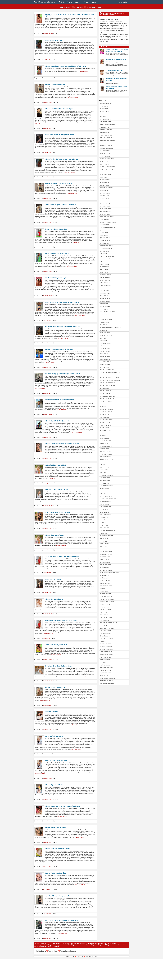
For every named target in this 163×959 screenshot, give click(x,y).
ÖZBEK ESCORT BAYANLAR (107, 530)
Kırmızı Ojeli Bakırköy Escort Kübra (56, 229)
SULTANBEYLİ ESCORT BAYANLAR (109, 573)
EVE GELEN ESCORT (105, 298)
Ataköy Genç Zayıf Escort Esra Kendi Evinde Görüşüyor (62, 556)
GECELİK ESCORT (105, 333)
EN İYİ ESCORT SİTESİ (106, 259)
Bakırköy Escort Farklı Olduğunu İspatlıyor (58, 421)
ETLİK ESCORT (104, 296)
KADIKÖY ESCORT (105, 406)
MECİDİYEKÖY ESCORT (106, 486)
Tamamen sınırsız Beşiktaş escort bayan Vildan (116, 87)
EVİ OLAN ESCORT (47, 866)
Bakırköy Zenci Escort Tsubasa (54, 535)
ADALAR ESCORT (105, 106)
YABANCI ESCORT (105, 660)
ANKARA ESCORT (105, 132)
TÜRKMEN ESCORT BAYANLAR (108, 623)
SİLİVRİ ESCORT (104, 567)
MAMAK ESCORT (104, 470)
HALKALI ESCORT (105, 364)
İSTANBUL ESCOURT (105, 391)
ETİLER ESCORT (104, 290)
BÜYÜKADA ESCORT (105, 214)
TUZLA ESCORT (104, 607)
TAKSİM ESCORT (104, 591)
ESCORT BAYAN (104, 264)
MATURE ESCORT (105, 480)
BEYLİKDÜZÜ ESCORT (106, 201)
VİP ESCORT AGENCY (106, 646)
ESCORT (102, 261)
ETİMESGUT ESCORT (106, 293)
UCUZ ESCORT (104, 625)
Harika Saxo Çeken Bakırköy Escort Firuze (58, 666)
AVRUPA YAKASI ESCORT (107, 159)
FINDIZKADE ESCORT (106, 319)
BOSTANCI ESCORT (105, 211)
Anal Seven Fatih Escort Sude (54, 736)
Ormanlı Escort (104, 517)
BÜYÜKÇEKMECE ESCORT (107, 217)
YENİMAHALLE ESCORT (106, 667)
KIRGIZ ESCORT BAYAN (106, 446)
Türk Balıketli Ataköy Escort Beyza (55, 278)
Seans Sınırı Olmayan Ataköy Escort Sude (58, 896)
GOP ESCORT (103, 340)
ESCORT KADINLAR (105, 275)
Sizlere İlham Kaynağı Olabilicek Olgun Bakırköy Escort (62, 374)
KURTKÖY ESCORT (105, 457)
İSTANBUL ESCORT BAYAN (107, 383)
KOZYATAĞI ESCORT (105, 451)
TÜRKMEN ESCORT (105, 620)
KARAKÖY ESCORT (105, 422)
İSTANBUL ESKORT (105, 393)
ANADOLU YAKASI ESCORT (107, 124)
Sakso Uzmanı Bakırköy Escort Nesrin (57, 253)
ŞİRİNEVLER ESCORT (106, 586)
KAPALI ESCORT (104, 417)
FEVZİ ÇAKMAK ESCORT (106, 317)
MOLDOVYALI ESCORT (106, 496)
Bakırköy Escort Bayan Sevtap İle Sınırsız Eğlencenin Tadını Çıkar (65, 66)
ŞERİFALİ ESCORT (105, 583)
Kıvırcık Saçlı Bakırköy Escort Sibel (56, 645)
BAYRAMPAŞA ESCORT (106, 188)
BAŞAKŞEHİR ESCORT (106, 182)
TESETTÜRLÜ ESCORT (106, 596)
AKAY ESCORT (104, 108)
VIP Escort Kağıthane (51, 712)
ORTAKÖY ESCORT (105, 520)
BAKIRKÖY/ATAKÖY (44, 2)
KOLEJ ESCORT (104, 449)
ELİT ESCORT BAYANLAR (107, 256)
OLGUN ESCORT (104, 509)
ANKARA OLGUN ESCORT (107, 135)
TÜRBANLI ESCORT (105, 609)
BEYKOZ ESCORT (105, 198)
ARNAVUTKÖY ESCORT (106, 148)
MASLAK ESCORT (105, 478)
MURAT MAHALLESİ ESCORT (108, 499)
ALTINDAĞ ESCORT (105, 119)
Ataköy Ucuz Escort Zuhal (53, 579)
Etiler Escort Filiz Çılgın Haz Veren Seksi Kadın (116, 79)
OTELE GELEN (104, 525)
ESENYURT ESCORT (105, 285)
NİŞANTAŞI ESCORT (105, 507)
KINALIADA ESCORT (105, 443)
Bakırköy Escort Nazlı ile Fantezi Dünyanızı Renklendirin (62, 806)
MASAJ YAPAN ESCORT (106, 475)
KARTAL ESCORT (105, 428)
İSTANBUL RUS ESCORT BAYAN (108, 404)
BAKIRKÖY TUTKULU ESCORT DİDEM (56, 489)
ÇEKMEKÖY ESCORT (105, 240)
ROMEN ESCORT (104, 544)
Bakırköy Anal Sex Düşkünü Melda (55, 827)
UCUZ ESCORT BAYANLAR (107, 628)
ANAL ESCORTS (104, 127)
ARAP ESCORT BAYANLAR (107, 145)
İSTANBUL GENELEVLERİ (107, 399)
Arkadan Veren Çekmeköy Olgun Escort (116, 60)
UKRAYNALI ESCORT (105, 631)
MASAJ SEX (103, 472)
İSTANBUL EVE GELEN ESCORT (108, 396)
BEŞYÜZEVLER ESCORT (106, 195)
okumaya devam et (60, 29)
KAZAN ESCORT (104, 438)
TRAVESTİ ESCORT (105, 604)
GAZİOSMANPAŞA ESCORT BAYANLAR (110, 327)
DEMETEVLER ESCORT (106, 248)
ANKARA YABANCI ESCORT (107, 140)
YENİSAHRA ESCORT (105, 670)
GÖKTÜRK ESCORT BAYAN (107, 346)
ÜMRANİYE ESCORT (105, 636)
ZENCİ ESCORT (104, 675)
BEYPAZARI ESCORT (105, 206)
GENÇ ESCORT (104, 338)
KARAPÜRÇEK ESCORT (106, 425)
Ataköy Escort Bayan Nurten (54, 40)
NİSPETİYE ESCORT (105, 504)
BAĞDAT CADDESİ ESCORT (107, 166)
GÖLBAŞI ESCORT (105, 348)
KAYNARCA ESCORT (105, 435)
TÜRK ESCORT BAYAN (106, 617)
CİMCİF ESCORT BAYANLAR (107, 227)
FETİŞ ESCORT (104, 314)
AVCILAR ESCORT (105, 156)
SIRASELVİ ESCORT (105, 565)
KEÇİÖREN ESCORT (105, 441)
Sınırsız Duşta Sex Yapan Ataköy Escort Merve (59, 134)
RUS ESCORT (103, 546)
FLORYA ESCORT (105, 322)
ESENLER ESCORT (105, 282)
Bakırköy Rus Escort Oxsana (54, 599)
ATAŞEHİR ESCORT (105, 153)
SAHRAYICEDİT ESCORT (106, 549)
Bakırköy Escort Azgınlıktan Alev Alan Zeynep (59, 109)
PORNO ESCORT (104, 538)
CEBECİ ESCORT (104, 219)
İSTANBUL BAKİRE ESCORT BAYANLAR (110, 377)
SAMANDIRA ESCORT (106, 551)
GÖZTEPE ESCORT (105, 351)
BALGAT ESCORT (105, 180)
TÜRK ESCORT (104, 612)
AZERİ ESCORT (104, 161)
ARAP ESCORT (104, 143)
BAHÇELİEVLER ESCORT (107, 169)
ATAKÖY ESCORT (47, 59)
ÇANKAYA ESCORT (105, 230)
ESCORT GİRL (104, 272)
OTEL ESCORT (104, 522)
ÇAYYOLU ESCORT (105, 238)
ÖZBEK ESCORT (104, 528)
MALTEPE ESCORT (105, 467)
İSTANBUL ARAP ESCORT (107, 370)
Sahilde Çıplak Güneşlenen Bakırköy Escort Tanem (60, 205)
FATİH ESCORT (46, 754)
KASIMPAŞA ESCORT (105, 430)
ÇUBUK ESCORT (104, 243)
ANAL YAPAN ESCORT (106, 130)
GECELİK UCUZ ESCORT (106, 335)
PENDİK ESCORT (104, 533)
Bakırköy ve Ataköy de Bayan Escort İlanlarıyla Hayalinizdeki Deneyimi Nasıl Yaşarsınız (69, 15)
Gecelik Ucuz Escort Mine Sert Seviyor (57, 760)
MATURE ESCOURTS (105, 483)
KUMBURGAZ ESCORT (106, 454)
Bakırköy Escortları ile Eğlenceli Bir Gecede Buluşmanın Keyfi (117, 50)
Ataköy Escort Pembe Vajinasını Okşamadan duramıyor (62, 302)
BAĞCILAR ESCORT (105, 164)
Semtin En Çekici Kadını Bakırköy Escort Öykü (59, 399)
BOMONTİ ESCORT (105, 209)
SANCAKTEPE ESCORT (106, 554)
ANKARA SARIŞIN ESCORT (107, 137)
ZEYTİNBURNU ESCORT (106, 681)
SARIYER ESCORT (105, 557)
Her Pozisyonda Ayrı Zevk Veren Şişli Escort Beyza (61, 620)
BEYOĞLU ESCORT (105, 203)
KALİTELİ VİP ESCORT (106, 412)
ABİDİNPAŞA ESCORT (106, 103)
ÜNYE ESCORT (104, 641)
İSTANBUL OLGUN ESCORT (107, 401)
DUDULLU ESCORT (105, 251)
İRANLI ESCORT (104, 367)
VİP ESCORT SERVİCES (106, 654)
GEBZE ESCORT (104, 330)
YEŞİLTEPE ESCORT (105, 673)
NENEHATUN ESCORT (106, 501)
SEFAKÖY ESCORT (105, 559)
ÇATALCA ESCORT (105, 235)
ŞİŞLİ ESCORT (46, 638)
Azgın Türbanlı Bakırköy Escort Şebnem (57, 512)
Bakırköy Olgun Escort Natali (54, 785)
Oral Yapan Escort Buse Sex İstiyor (56, 687)
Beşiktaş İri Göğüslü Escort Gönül (55, 465)
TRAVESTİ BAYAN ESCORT (107, 599)
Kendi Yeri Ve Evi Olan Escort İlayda (56, 873)
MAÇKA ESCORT (104, 464)
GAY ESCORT (103, 325)
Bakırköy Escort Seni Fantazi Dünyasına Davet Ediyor (62, 444)
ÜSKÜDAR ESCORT (105, 644)
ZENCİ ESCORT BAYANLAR (107, 678)
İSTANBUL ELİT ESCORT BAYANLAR (110, 380)
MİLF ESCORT (104, 493)
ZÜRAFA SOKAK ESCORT (107, 683)
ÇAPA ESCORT (104, 232)
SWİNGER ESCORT (105, 580)
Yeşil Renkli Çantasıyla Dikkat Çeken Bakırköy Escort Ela (62, 326)
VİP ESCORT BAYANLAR (106, 649)
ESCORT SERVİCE (105, 277)
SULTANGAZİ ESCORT (106, 575)
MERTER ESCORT (105, 491)
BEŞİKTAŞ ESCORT (47, 483)
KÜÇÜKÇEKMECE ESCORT (107, 459)
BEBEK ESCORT (104, 190)
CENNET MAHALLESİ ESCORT (108, 222)
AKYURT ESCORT (105, 111)
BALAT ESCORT (104, 177)
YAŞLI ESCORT (104, 662)
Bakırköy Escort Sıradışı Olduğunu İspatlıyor (59, 349)
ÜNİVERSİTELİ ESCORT (106, 638)
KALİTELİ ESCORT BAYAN (107, 409)
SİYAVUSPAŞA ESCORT (106, 570)
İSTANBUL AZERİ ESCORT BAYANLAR (110, 375)
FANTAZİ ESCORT (105, 306)
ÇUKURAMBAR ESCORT (106, 246)
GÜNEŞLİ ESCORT (105, 356)
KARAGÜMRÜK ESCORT (106, 420)
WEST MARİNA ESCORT (106, 657)
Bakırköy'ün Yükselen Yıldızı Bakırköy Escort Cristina (61, 159)
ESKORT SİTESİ (104, 288)
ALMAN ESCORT (104, 114)
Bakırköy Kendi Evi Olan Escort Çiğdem (57, 849)
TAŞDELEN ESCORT (105, 594)
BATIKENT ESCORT (105, 185)
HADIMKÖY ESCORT (105, 362)
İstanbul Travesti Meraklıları (114, 70)
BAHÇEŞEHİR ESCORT (106, 172)
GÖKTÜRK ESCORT (105, 343)
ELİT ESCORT (103, 253)
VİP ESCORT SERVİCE (106, 652)
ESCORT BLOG (104, 269)
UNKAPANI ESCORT (105, 633)
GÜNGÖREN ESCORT (106, 359)
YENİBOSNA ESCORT (106, 665)
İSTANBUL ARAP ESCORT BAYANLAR (110, 372)
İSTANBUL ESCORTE (105, 388)
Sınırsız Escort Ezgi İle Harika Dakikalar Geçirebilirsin (61, 920)
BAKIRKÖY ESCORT (48, 33)
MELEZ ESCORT (104, 488)
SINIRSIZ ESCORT (105, 562)
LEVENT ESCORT (104, 462)
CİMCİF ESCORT (104, 224)
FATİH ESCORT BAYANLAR (107, 311)
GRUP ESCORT (104, 354)
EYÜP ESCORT (104, 304)
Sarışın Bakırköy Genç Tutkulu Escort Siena (58, 183)
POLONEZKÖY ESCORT (106, 536)
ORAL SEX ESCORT (105, 512)
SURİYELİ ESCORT (105, 578)
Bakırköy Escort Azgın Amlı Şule (55, 84)
